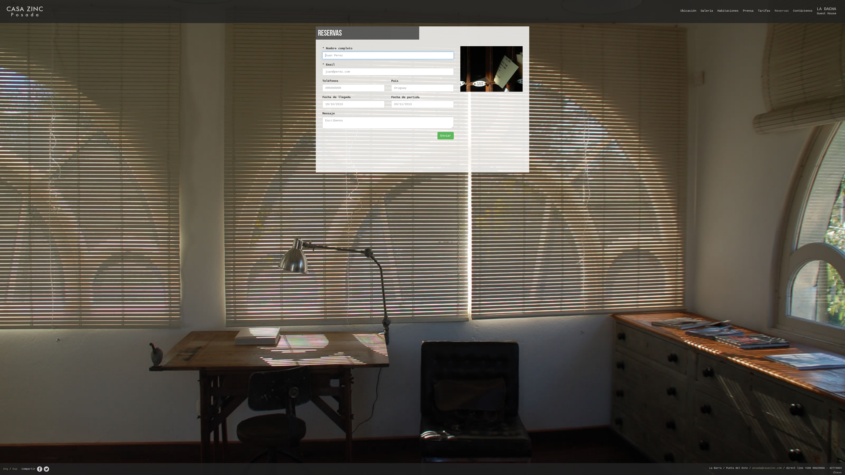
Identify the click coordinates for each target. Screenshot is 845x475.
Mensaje (328, 113)
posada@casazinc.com (767, 468)
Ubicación (688, 11)
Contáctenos (802, 11)
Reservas (782, 11)
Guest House (826, 11)
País (394, 81)
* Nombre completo (337, 48)
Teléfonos (330, 81)
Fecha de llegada (336, 97)
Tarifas (764, 11)
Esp (15, 469)
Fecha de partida (405, 97)
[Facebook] (39, 469)
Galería (707, 11)
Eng (5, 469)
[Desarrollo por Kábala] (837, 472)
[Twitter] (46, 469)
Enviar (445, 135)
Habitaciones (727, 11)
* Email (328, 64)
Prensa (748, 11)
